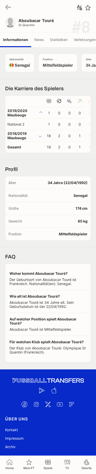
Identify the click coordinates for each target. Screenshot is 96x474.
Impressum (14, 438)
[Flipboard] (72, 404)
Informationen (15, 39)
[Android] (42, 390)
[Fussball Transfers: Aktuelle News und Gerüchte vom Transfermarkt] (48, 381)
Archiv (10, 447)
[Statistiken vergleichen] (80, 8)
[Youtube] (60, 404)
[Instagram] (36, 404)
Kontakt (11, 430)
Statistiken (59, 39)
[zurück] (8, 7)
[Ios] (54, 390)
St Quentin (26, 25)
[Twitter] (48, 404)
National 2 (15, 124)
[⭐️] (88, 8)
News (39, 39)
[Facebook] (24, 404)
